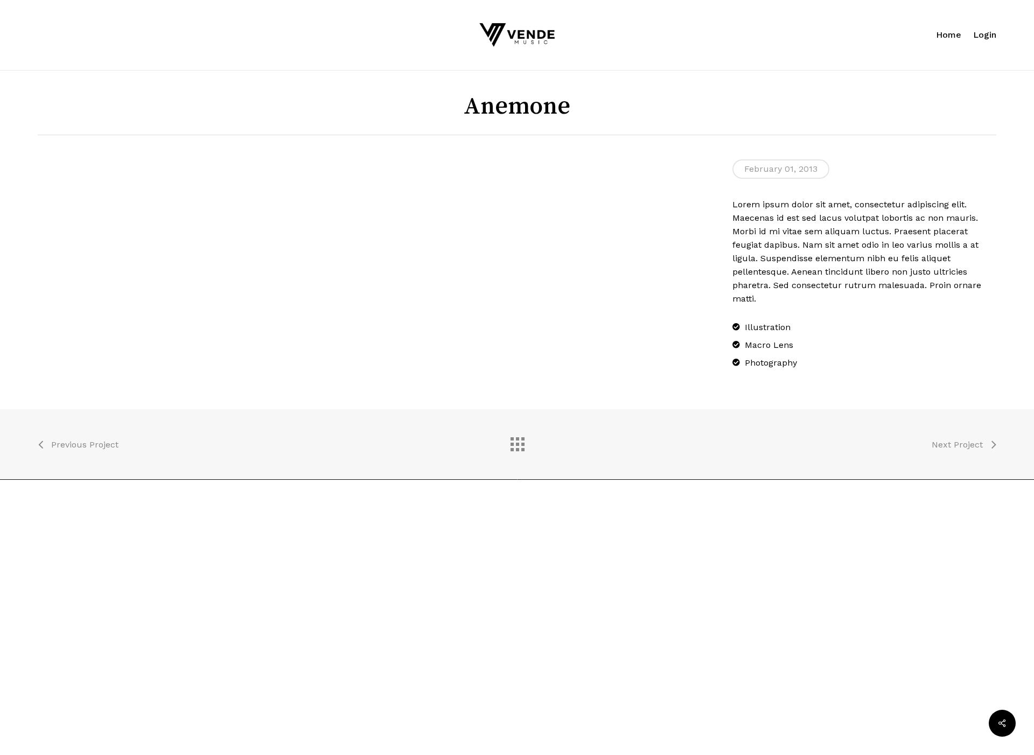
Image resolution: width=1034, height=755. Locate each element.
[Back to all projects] (517, 441)
